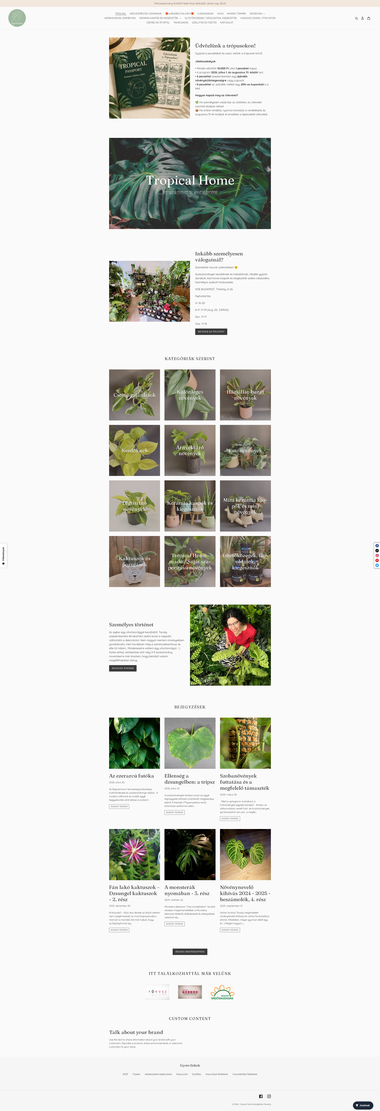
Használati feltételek (217, 1074)
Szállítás (196, 1074)
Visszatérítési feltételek (244, 1074)
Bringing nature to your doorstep (190, 191)
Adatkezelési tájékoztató (158, 1074)
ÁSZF (125, 1074)
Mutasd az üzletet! (211, 331)
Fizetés (136, 1074)
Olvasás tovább (123, 668)
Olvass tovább (119, 806)
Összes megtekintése (190, 951)
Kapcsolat (182, 1074)
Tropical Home (246, 1104)
